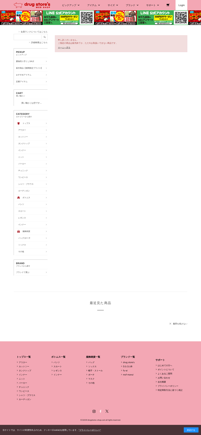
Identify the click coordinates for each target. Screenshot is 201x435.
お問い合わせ (164, 377)
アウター (23, 362)
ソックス (92, 366)
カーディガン (25, 399)
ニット (22, 378)
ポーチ (91, 374)
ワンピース (24, 391)
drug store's (128, 362)
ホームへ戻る (64, 47)
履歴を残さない (180, 323)
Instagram (94, 411)
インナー (23, 374)
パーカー (23, 383)
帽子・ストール (95, 370)
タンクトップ (25, 370)
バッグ (91, 362)
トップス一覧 (24, 356)
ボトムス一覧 (58, 356)
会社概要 (162, 382)
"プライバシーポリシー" (90, 430)
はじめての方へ (165, 365)
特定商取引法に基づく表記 (170, 390)
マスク (91, 378)
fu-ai (125, 370)
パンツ (57, 362)
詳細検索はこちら (39, 42)
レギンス (58, 370)
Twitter (107, 411)
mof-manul (128, 374)
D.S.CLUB (127, 366)
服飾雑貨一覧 (93, 356)
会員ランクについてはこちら (34, 31)
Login (181, 5)
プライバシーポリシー (168, 386)
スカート (58, 366)
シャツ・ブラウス (27, 395)
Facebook (100, 411)
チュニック (24, 387)
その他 (91, 383)
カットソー (24, 366)
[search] (45, 37)
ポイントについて (166, 369)
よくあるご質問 (165, 373)
